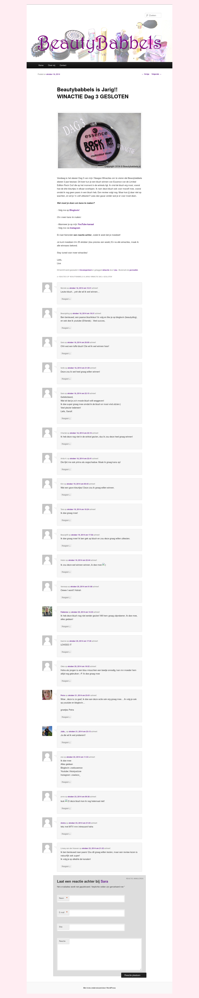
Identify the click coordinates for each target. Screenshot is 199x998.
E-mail (63, 912)
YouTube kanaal (86, 224)
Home (40, 65)
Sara (104, 881)
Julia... (63, 731)
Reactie (62, 941)
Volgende (156, 74)
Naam (63, 898)
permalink (134, 270)
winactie (105, 270)
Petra (63, 695)
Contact (63, 65)
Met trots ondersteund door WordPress (99, 987)
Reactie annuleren (134, 879)
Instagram (75, 227)
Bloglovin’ (74, 210)
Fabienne (64, 612)
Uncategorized (85, 270)
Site (60, 926)
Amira (63, 823)
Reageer (66, 298)
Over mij (51, 65)
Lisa (116, 270)
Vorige (145, 74)
